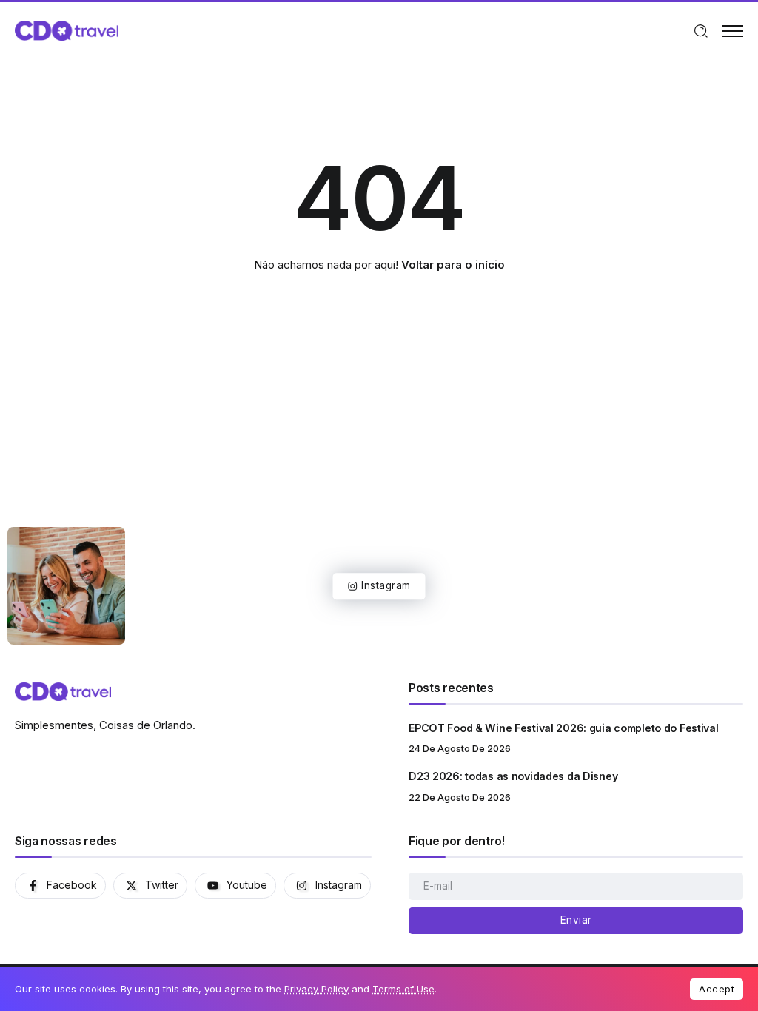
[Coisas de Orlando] (66, 30)
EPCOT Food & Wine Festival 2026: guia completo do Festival (563, 728)
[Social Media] (60, 885)
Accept (716, 989)
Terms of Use (403, 989)
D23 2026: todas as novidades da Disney (513, 776)
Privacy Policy (316, 989)
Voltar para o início (453, 265)
